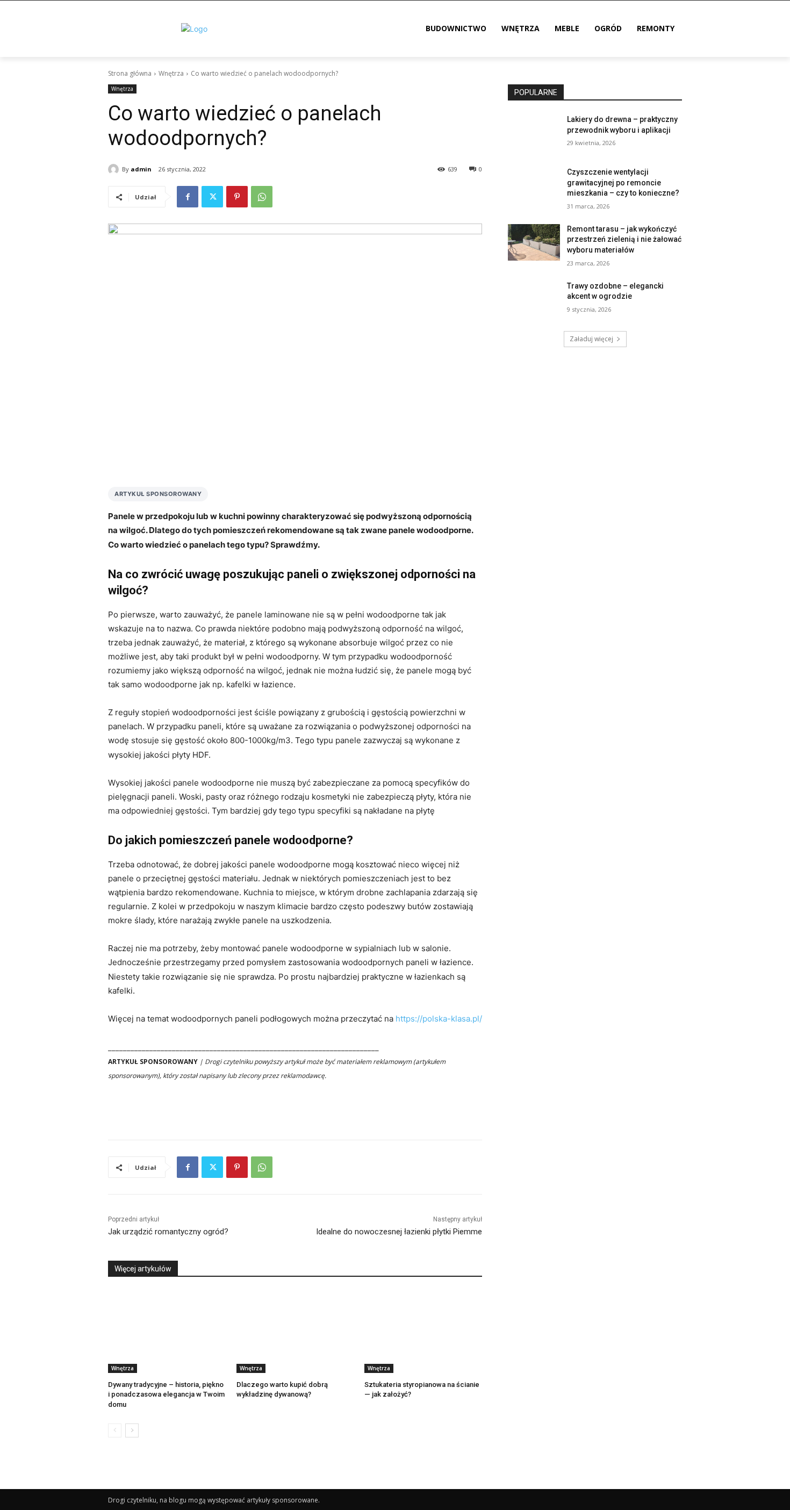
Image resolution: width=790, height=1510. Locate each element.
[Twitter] (212, 196)
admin (141, 169)
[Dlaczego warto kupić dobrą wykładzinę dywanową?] (295, 1332)
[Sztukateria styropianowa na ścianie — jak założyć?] (423, 1332)
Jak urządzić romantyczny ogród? (168, 1231)
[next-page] (132, 1430)
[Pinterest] (237, 196)
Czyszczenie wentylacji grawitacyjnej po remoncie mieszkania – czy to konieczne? (623, 182)
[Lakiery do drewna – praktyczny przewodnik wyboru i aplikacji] (534, 132)
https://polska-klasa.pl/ (439, 1018)
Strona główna (130, 73)
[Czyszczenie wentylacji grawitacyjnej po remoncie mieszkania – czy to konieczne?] (534, 185)
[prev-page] (114, 1430)
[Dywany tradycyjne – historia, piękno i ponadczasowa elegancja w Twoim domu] (167, 1332)
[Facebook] (187, 196)
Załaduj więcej (591, 338)
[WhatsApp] (261, 196)
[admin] (115, 169)
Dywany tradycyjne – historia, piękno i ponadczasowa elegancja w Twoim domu (166, 1394)
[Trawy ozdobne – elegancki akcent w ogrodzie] (534, 299)
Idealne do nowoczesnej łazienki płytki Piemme (399, 1231)
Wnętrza (171, 73)
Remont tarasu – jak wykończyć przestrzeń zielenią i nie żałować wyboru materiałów (624, 239)
